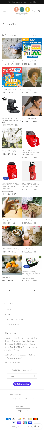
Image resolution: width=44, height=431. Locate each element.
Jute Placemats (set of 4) (10, 249)
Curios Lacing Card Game (30, 61)
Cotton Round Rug (8, 61)
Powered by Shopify (26, 427)
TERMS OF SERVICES (14, 320)
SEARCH (8, 309)
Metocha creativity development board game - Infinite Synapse (31, 273)
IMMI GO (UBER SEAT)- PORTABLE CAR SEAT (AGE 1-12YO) (11, 120)
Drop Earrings (26, 90)
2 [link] (22, 290)
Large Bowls (6, 277)
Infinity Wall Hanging (9, 151)
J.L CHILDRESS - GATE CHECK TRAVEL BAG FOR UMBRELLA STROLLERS (30, 184)
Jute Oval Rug (27, 220)
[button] (4, 10)
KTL (18, 362)
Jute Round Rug (27, 249)
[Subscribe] (34, 376)
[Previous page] (9, 290)
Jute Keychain (7, 220)
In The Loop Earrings (29, 118)
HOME (7, 314)
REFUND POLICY (12, 325)
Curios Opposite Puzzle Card (11, 90)
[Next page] (34, 290)
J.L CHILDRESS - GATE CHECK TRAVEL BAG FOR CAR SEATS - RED (30, 152)
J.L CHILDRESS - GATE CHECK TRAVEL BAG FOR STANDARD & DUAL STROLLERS (10, 185)
